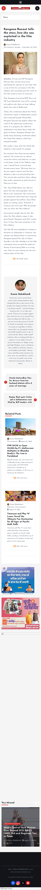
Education (10, 507)
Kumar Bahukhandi (12, 44)
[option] (20, 827)
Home (5, 17)
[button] (34, 803)
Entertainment (9, 47)
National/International (12, 823)
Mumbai (17, 47)
